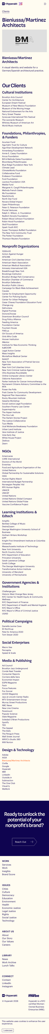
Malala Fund (7, 184)
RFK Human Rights (10, 487)
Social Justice (9, 917)
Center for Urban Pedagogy (15, 299)
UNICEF (5, 493)
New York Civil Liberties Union (16, 367)
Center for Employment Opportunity (19, 294)
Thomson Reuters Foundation (16, 238)
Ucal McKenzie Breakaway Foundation (20, 426)
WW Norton (7, 742)
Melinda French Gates (12, 190)
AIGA (4, 757)
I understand (7, 1030)
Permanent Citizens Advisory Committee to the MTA (24, 385)
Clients (5, 11)
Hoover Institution (10, 339)
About (5, 935)
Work (5, 867)
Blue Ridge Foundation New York (17, 165)
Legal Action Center (11, 350)
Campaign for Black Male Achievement (20, 288)
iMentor (5, 342)
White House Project (11, 438)
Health (5, 904)
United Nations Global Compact (17, 499)
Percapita (6, 650)
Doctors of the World (12, 462)
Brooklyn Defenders (11, 282)
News (5, 959)
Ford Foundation (10, 179)
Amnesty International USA (14, 268)
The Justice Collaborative (14, 421)
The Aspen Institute (11, 412)
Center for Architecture (13, 100)
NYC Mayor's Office (11, 608)
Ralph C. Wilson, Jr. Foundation (16, 213)
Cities (5, 888)
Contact (6, 979)
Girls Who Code (9, 336)
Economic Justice (11, 908)
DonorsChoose (9, 314)
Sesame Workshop (10, 401)
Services (6, 864)
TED (4, 725)
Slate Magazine (9, 716)
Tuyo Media (7, 423)
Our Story (7, 938)
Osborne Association (12, 378)
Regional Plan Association (14, 395)
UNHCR (5, 490)
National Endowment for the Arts (17, 111)
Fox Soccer (7, 691)
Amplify (5, 521)
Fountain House (9, 328)
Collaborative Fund (11, 173)
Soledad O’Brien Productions (15, 719)
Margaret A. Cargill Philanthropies (18, 187)
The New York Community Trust (17, 233)
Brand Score (8, 874)
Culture (6, 892)
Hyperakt (6, 769)
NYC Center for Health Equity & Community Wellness (22, 598)
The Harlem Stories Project (14, 418)
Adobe (5, 755)
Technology (8, 920)
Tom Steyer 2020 (10, 635)
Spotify (5, 722)
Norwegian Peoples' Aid (13, 484)
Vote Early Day (9, 435)
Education (7, 898)
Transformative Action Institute (16, 569)
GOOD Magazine (10, 694)
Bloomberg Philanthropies (14, 162)
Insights (6, 871)
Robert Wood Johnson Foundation (18, 219)
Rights (5, 914)
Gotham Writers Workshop (14, 535)
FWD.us (5, 331)
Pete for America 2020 (12, 632)
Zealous (5, 440)
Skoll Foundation (10, 224)
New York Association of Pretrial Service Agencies (20, 363)
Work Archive (9, 962)
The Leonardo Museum (13, 120)
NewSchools (8, 196)
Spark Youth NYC (10, 227)
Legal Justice (9, 911)
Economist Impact (10, 680)
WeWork (6, 789)
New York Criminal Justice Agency (18, 370)
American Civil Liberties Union (16, 260)
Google (5, 766)
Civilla (5, 763)
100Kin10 (6, 251)
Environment (9, 901)
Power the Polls (9, 389)
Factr (4, 685)
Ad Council (7, 665)
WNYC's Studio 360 (11, 739)
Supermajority (8, 409)
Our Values (8, 941)
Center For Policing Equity (14, 296)
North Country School (12, 552)
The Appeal (7, 728)
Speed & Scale (9, 653)
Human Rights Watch (12, 479)
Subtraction (7, 780)
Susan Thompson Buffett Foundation (19, 230)
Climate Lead (8, 167)
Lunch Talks (8, 965)
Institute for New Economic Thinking (19, 345)
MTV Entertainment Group (14, 699)
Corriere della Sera (11, 677)
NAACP (5, 359)
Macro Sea (7, 647)
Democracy (8, 895)
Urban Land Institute (11, 429)
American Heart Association (15, 262)
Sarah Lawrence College (13, 560)
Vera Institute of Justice (13, 432)
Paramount (7, 711)
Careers (6, 944)
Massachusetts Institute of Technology (20, 546)
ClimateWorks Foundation (14, 170)
